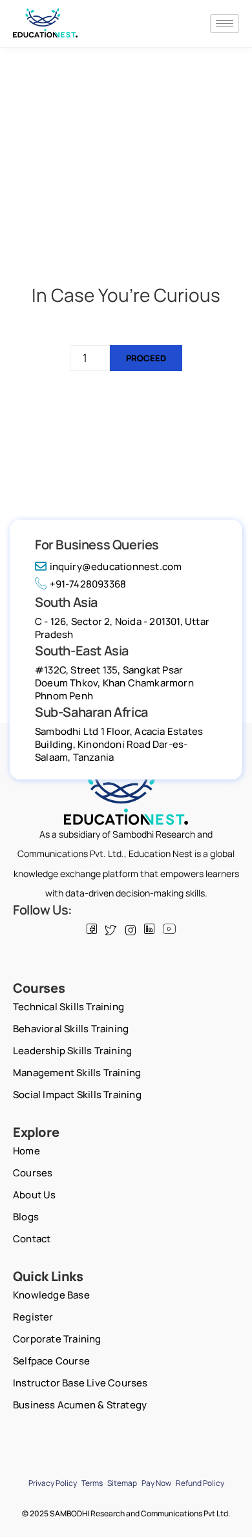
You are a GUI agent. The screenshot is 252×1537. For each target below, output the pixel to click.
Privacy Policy (52, 1483)
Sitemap (122, 1483)
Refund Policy (200, 1483)
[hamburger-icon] (224, 23)
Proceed (146, 358)
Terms (92, 1483)
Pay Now (156, 1483)
